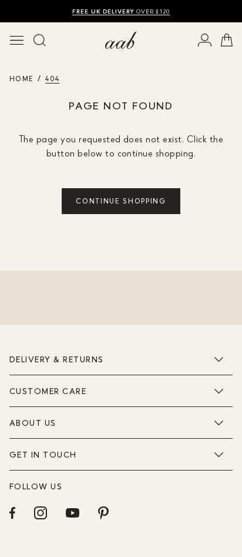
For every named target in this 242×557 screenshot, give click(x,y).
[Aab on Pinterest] (103, 512)
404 (52, 79)
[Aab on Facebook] (12, 513)
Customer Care (47, 390)
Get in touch (43, 454)
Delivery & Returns (56, 359)
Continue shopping (121, 201)
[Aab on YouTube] (72, 513)
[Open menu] (16, 40)
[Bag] (227, 40)
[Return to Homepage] (121, 40)
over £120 (120, 11)
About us (32, 422)
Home (21, 79)
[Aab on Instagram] (40, 512)
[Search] (39, 40)
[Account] (204, 40)
